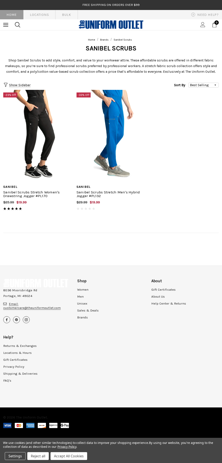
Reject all (38, 456)
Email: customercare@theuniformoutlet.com (32, 306)
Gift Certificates (163, 290)
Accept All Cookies (69, 456)
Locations (39, 15)
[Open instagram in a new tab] (26, 319)
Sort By (179, 85)
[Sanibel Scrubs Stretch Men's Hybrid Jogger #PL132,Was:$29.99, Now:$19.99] (111, 135)
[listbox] (203, 85)
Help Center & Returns (168, 303)
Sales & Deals (88, 310)
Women (82, 290)
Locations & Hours (17, 353)
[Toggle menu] (5, 24)
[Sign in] (202, 24)
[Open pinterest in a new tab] (16, 319)
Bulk (66, 15)
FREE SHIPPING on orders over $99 (111, 5)
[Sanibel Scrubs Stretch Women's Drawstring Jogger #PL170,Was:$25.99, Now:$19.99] (37, 135)
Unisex (82, 303)
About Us (158, 296)
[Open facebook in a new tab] (6, 319)
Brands (82, 317)
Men (80, 296)
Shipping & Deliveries (20, 374)
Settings (15, 456)
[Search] (17, 25)
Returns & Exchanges (20, 346)
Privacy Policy (13, 367)
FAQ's (7, 380)
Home (12, 15)
